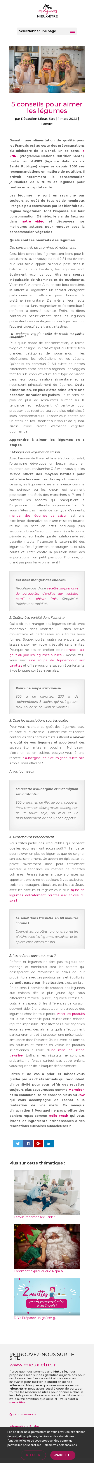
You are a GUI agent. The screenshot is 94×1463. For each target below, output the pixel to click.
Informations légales (24, 1426)
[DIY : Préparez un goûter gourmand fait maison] (47, 1313)
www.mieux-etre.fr (32, 1365)
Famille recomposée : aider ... (36, 1217)
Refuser (33, 1455)
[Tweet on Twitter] (18, 1143)
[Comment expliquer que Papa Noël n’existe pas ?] (47, 1266)
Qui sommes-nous (22, 1414)
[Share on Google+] (39, 1143)
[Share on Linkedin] (49, 1143)
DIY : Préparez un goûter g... (35, 1318)
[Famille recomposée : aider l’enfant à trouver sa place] (47, 1212)
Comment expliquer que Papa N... (39, 1271)
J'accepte (63, 1455)
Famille (47, 124)
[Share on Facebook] (28, 1143)
